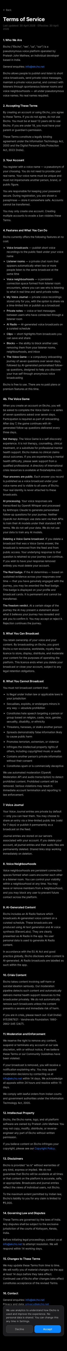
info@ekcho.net (34, 66)
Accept (47, 1329)
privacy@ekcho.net (37, 1304)
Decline (19, 1329)
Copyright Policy (45, 1148)
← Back (7, 9)
